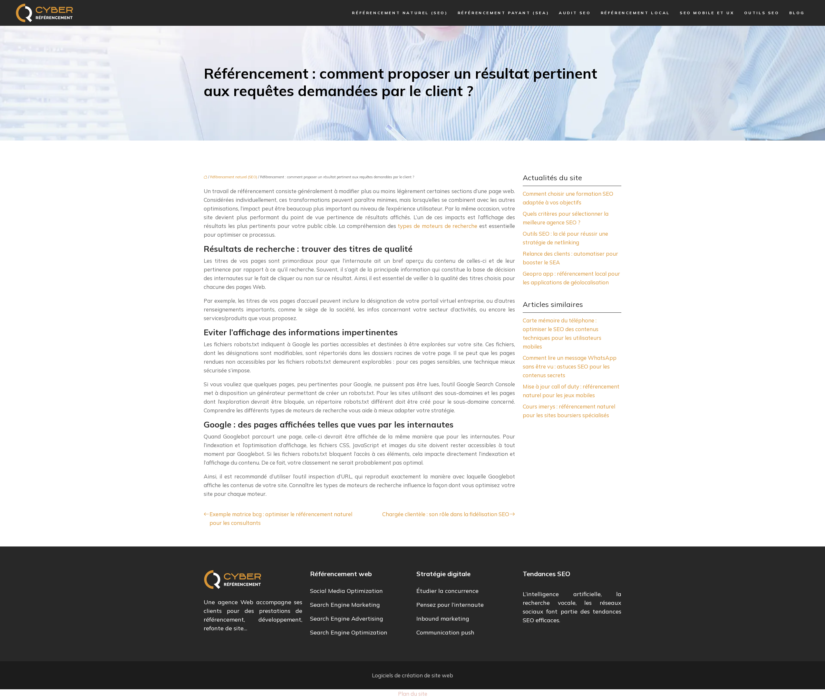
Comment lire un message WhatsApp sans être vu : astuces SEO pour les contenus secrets (569, 366)
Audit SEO (575, 12)
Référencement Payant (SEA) (503, 12)
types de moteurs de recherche (437, 225)
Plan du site (412, 693)
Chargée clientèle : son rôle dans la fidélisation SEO (445, 514)
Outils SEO (762, 12)
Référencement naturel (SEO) (400, 12)
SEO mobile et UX (707, 12)
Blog (797, 12)
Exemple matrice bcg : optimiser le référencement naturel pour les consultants (280, 518)
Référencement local (635, 12)
